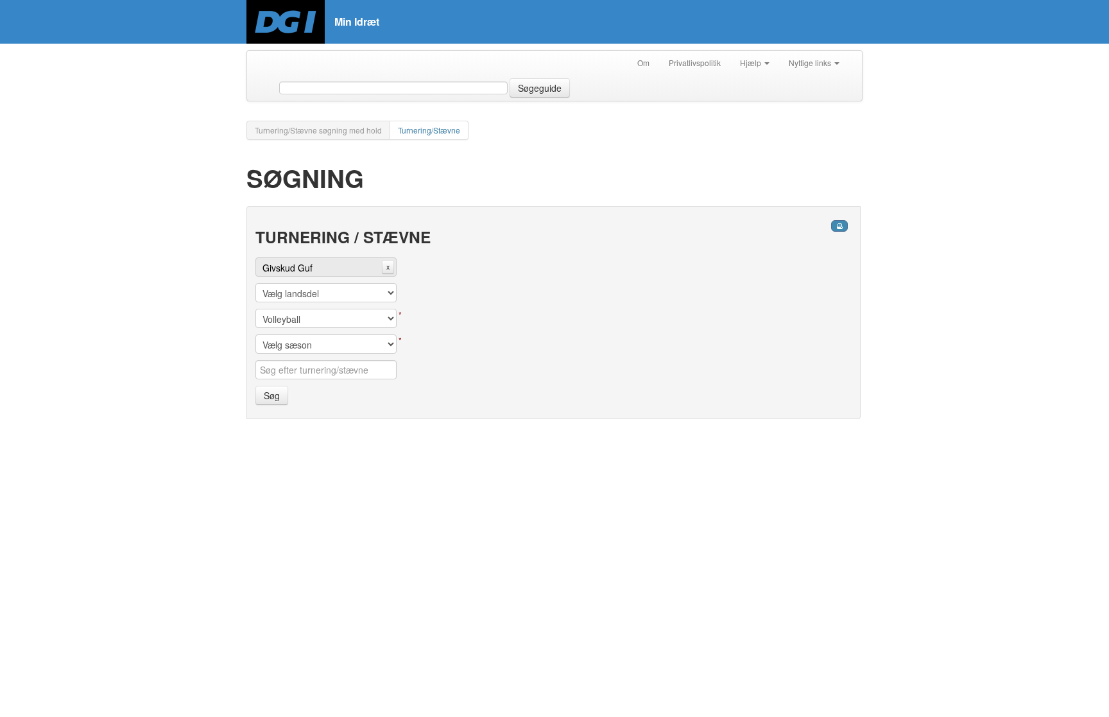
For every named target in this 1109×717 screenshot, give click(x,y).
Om (643, 62)
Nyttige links (811, 62)
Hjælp (751, 62)
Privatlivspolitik (695, 62)
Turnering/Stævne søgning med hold (318, 130)
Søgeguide (540, 88)
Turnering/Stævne (429, 130)
